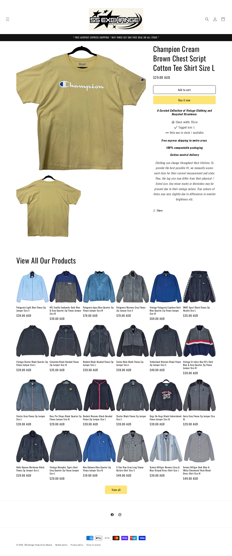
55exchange (29, 544)
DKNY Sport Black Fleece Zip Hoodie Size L (196, 309)
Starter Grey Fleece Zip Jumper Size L (30, 418)
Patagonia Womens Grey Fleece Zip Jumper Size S (131, 309)
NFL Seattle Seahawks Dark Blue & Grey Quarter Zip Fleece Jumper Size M (65, 310)
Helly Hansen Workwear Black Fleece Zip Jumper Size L (30, 469)
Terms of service (93, 544)
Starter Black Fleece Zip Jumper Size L (131, 418)
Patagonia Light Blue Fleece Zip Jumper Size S (31, 309)
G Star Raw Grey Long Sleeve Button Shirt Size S (130, 469)
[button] (8, 19)
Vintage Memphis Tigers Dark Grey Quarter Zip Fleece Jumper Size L (64, 470)
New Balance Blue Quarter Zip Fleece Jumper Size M (97, 469)
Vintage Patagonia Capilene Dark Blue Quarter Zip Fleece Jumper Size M (165, 310)
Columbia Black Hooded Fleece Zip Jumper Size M (64, 363)
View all (116, 490)
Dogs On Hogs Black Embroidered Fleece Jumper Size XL (166, 418)
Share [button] (160, 210)
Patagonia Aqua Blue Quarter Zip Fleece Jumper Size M (98, 309)
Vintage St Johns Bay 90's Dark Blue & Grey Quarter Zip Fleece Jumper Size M (198, 365)
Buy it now (184, 100)
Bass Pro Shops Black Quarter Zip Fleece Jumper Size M (66, 418)
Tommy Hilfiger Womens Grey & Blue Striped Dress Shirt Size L (165, 469)
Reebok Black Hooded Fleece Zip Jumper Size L (98, 363)
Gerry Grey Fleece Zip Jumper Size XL (199, 418)
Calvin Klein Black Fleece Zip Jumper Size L (129, 363)
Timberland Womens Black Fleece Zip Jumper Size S (165, 363)
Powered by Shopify (43, 544)
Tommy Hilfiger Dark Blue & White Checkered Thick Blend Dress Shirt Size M (197, 470)
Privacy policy (77, 544)
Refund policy (61, 544)
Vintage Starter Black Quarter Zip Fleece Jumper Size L (32, 363)
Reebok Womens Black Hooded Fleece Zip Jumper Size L (97, 418)
